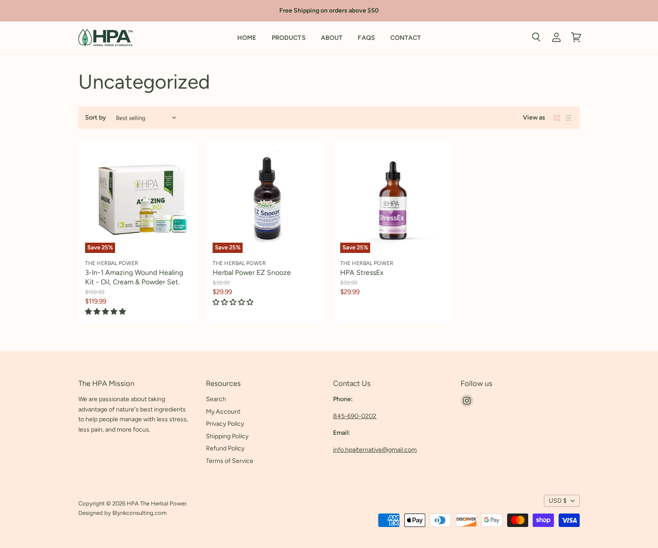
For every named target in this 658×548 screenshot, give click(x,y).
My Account (223, 411)
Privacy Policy (225, 424)
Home (246, 38)
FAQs (366, 38)
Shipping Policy (227, 436)
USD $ (558, 501)
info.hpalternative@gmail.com (375, 450)
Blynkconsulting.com (139, 512)
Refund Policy (225, 448)
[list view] (568, 117)
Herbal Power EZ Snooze (252, 272)
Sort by (95, 117)
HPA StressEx (361, 272)
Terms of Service (229, 461)
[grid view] (556, 117)
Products (289, 38)
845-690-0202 (354, 416)
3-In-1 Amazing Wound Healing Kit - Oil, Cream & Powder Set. (134, 277)
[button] (106, 312)
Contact (405, 38)
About (332, 38)
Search (216, 399)
